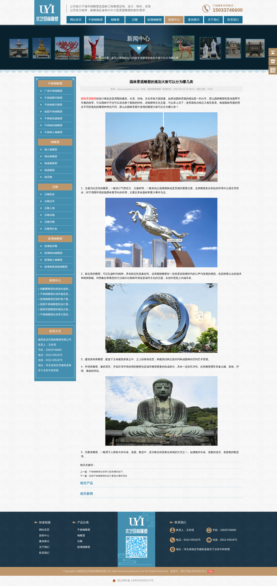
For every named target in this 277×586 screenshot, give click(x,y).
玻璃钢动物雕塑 (53, 253)
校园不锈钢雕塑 (53, 111)
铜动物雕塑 (50, 156)
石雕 (135, 19)
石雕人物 (49, 208)
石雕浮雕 (49, 222)
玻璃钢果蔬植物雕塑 (55, 266)
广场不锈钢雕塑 (53, 91)
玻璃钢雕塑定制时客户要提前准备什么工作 (55, 300)
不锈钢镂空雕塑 (53, 104)
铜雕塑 (115, 19)
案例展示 (194, 19)
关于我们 (213, 19)
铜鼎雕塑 (49, 170)
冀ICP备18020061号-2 (193, 571)
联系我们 (233, 19)
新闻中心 (174, 19)
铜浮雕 (48, 177)
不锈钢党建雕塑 (53, 118)
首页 (114, 58)
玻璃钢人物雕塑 (53, 259)
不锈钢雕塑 (95, 19)
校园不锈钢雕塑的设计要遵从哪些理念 (55, 305)
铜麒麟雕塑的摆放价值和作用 (55, 289)
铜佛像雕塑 (50, 163)
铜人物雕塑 (50, 149)
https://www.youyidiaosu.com (128, 571)
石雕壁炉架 (50, 228)
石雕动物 (49, 215)
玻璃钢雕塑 (154, 19)
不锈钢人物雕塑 (53, 132)
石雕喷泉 (49, 194)
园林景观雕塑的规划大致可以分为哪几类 (55, 310)
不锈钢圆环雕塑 (53, 97)
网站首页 (76, 19)
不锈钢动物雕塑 (53, 125)
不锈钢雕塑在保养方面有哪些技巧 (55, 315)
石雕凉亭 (49, 201)
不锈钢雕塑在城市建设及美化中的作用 (55, 295)
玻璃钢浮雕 (50, 246)
